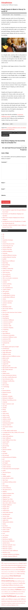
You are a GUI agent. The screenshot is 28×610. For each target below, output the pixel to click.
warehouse (5, 537)
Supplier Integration (7, 518)
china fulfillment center (12, 571)
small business (5, 510)
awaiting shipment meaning (9, 257)
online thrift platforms (7, 436)
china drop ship (12, 569)
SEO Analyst (5, 485)
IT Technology (5, 386)
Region (4, 474)
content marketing (6, 283)
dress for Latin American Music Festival (11, 312)
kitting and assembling (19, 593)
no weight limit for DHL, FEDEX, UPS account (13, 432)
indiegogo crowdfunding (8, 381)
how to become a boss (7, 379)
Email (3, 189)
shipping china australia (11, 601)
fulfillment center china (8, 591)
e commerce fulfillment (7, 132)
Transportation (6, 531)
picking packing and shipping (9, 457)
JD (21, 127)
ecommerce (21, 587)
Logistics (4, 411)
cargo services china (7, 270)
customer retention (7, 302)
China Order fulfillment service (10, 573)
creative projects (6, 289)
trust (3, 533)
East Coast (4, 331)
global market (5, 358)
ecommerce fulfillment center (9, 337)
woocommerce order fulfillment (10, 550)
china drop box (5, 569)
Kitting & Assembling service (9, 400)
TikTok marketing (6, 527)
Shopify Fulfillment (7, 504)
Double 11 (4, 310)
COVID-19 (3, 583)
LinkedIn (4, 407)
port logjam (5, 462)
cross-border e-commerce (12, 583)
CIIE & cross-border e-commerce (10, 278)
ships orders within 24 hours (9, 503)
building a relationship (7, 268)
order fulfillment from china (9, 440)
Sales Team (5, 480)
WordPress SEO (6, 552)
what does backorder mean (8, 544)
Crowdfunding (5, 293)
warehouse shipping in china (12, 605)
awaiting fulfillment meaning (9, 255)
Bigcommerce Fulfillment (8, 261)
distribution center (6, 306)
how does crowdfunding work (9, 377)
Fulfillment (18, 589)
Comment (4, 162)
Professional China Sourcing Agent (10, 468)
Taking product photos (7, 522)
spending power (6, 514)
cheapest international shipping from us (11, 563)
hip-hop (4, 371)
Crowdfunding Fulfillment (8, 297)
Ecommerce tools (6, 341)
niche (3, 428)
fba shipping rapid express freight (10, 346)
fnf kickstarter (5, 348)
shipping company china (8, 493)
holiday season (6, 373)
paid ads (4, 447)
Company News (6, 280)
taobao (4, 523)
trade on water (6, 529)
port (3, 459)
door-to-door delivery (7, 308)
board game (5, 266)
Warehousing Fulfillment (8, 541)
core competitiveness (7, 287)
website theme (6, 543)
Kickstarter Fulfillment (7, 398)
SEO (3, 483)
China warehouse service (19, 578)
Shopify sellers (5, 135)
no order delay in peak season (9, 430)
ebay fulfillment (6, 333)
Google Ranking (6, 362)
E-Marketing (5, 329)
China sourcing (21, 573)
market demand (6, 421)
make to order (5, 415)
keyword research (6, 392)
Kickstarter (5, 394)
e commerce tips (6, 323)
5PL (3, 238)
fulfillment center (6, 354)
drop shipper (5, 314)
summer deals (5, 516)
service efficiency (6, 487)
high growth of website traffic (9, 367)
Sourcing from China (21, 601)
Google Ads (5, 360)
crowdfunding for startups (8, 295)
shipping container (6, 495)
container (4, 281)
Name (3, 182)
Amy (12, 14)
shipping (4, 491)
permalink (4, 453)
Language (4, 402)
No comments (17, 14)
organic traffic (5, 442)
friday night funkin (6, 350)
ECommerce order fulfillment (8, 589)
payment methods (6, 449)
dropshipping (5, 318)
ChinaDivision (6, 2)
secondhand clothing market (9, 482)
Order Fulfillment (6, 438)
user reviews (5, 535)
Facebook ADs (5, 342)
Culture (4, 299)
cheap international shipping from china (17, 565)
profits (4, 470)
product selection (6, 466)
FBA (3, 344)
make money (5, 413)
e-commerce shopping (7, 327)
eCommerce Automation (8, 335)
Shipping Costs (6, 497)
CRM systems (5, 291)
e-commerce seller (6, 325)
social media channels (7, 512)
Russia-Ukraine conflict (7, 478)
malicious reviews (6, 419)
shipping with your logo (8, 501)
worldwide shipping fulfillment (9, 556)
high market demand (7, 369)
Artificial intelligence (7, 251)
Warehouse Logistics (7, 539)
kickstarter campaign (7, 396)
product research (6, 464)
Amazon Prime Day (7, 249)
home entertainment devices (9, 375)
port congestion (6, 461)
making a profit (6, 417)
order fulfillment (8, 596)
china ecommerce (4, 571)
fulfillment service (17, 591)
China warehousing (7, 581)
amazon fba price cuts (7, 245)
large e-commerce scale (8, 403)
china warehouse (6, 274)
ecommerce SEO (6, 339)
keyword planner (6, 390)
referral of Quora (6, 472)
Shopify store (11, 129)
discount (4, 304)
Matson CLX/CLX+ (6, 424)
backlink (4, 259)
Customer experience (7, 301)
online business (6, 434)
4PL (3, 236)
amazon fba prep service (8, 243)
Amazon (4, 241)
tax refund (4, 525)
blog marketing (6, 264)
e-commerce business (12, 587)
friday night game (6, 352)
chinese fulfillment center (20, 581)
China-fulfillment (6, 276)
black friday (5, 262)
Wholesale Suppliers (7, 546)
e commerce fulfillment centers (13, 127)
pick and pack (5, 455)
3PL (3, 234)
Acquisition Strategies (7, 240)
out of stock (5, 443)
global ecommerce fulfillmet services (11, 356)
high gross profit (6, 365)
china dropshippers (20, 569)
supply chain (5, 520)
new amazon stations (7, 426)
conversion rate (6, 285)
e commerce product (7, 321)
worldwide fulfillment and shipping (10, 554)
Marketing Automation (7, 422)
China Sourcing (6, 272)
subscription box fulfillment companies (8, 603)
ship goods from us (21, 132)
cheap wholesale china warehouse (9, 567)
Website (3, 195)
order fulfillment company (11, 599)
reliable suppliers (6, 476)
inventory (4, 382)
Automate (4, 253)
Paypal (4, 451)
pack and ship (5, 445)
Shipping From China (7, 499)
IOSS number (5, 384)
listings (4, 409)
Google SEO (5, 363)
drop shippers (5, 316)
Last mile (4, 405)
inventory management (9, 593)
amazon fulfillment (7, 247)
